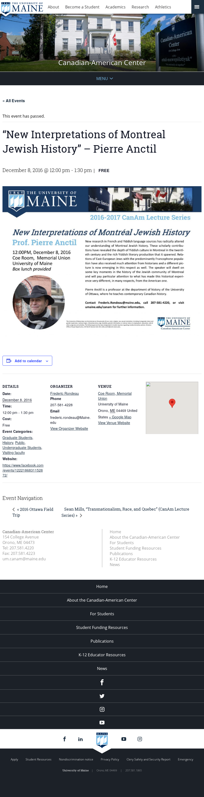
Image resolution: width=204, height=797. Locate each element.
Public (20, 442)
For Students (122, 542)
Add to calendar (28, 360)
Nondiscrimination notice (76, 759)
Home (115, 531)
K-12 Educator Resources (133, 559)
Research (140, 7)
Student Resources (38, 759)
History (7, 442)
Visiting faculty (13, 452)
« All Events (13, 100)
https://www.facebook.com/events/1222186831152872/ (23, 470)
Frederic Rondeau (64, 393)
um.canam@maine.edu (24, 559)
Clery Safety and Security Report (148, 759)
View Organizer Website (69, 428)
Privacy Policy (110, 759)
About (53, 7)
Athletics (163, 7)
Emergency (185, 759)
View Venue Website (114, 422)
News (115, 564)
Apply (14, 759)
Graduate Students (17, 437)
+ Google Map (120, 416)
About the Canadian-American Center (145, 537)
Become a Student (82, 7)
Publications (121, 553)
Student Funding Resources (135, 548)
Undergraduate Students (21, 447)
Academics (115, 7)
